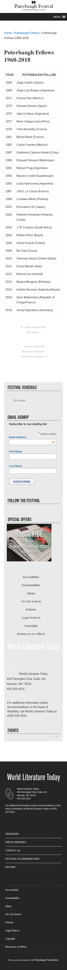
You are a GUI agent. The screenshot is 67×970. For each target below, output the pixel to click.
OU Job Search (31, 601)
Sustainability (31, 585)
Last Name (15, 465)
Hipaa (31, 593)
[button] (57, 16)
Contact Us (12, 850)
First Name (15, 451)
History (10, 867)
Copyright (31, 625)
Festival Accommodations (22, 859)
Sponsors (12, 834)
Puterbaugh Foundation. (46, 960)
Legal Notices (31, 617)
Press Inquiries (15, 842)
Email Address (31, 437)
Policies (31, 609)
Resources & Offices (31, 634)
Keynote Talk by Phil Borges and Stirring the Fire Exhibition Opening (32, 351)
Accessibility (31, 577)
